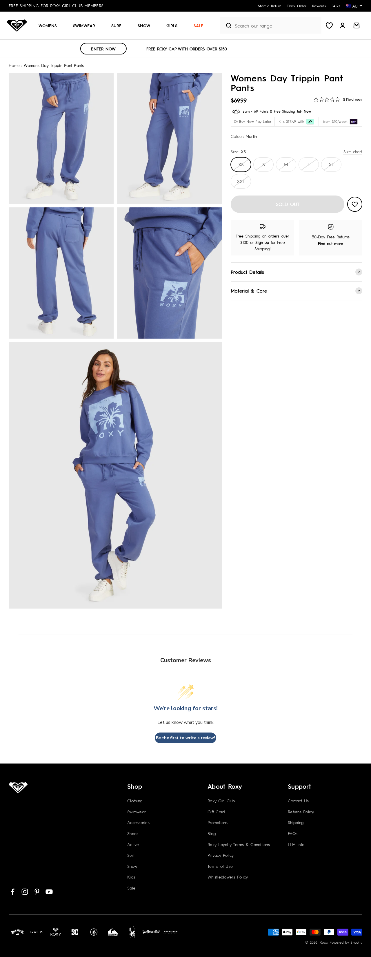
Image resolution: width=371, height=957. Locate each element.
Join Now (304, 111)
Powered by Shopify (346, 942)
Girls (171, 25)
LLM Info (296, 844)
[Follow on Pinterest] (37, 892)
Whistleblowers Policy (228, 876)
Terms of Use (220, 866)
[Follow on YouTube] (49, 892)
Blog (212, 833)
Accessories (138, 822)
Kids (131, 876)
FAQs (292, 833)
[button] (50, 25)
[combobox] (276, 25)
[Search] (226, 25)
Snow (144, 25)
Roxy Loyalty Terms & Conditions (239, 844)
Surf (116, 25)
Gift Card (216, 811)
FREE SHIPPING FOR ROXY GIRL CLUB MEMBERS (56, 5)
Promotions (218, 822)
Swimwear (84, 25)
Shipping (295, 822)
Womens (48, 25)
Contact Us (298, 800)
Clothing (134, 800)
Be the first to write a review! (185, 738)
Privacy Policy (221, 855)
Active (133, 844)
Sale (198, 25)
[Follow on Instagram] (25, 892)
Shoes (132, 833)
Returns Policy (301, 811)
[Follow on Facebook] (13, 892)
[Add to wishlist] (354, 204)
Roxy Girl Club (221, 800)
